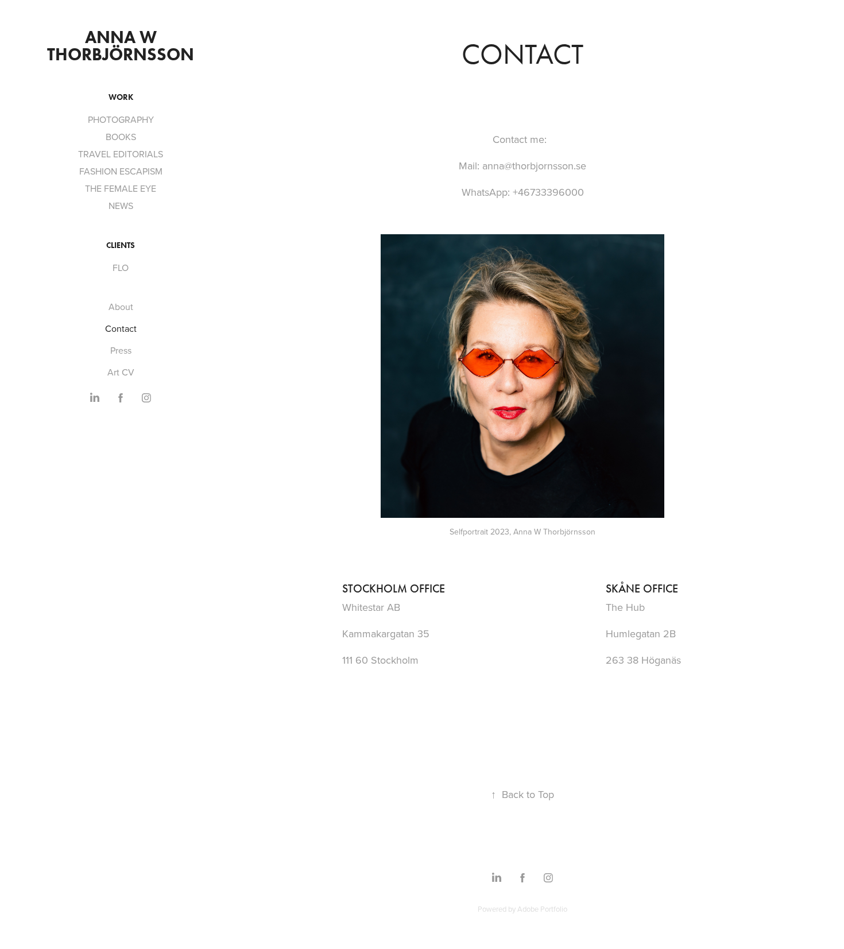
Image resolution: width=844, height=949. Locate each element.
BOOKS (121, 136)
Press (120, 350)
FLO (121, 267)
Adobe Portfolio (542, 909)
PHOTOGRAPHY (121, 119)
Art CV (120, 372)
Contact (121, 328)
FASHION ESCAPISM (120, 171)
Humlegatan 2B (641, 633)
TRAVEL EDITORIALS (120, 154)
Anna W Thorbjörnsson (120, 45)
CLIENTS (120, 245)
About (121, 306)
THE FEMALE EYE (120, 188)
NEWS (121, 205)
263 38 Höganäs (643, 660)
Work (121, 97)
